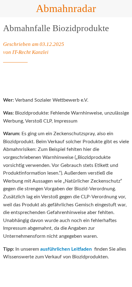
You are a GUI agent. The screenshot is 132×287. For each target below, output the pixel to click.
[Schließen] (8, 8)
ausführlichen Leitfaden (66, 249)
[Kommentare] (121, 81)
